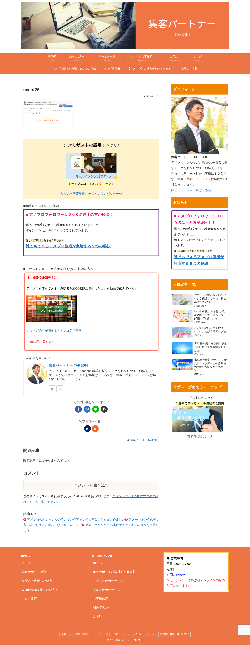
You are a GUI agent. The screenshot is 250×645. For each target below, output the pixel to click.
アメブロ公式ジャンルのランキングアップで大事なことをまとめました (76, 519)
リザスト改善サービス (108, 580)
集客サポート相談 (34, 572)
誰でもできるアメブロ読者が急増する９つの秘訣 (68, 246)
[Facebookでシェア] (78, 409)
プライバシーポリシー (145, 634)
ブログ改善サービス (106, 589)
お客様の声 (100, 598)
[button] (104, 409)
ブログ (125, 634)
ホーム (97, 563)
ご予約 (97, 616)
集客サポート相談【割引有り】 (114, 572)
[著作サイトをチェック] (52, 388)
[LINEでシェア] (95, 409)
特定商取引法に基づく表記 (174, 634)
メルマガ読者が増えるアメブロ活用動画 (53, 330)
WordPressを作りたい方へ (40, 589)
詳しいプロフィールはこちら (191, 190)
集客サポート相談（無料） (75, 634)
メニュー (28, 563)
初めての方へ (102, 607)
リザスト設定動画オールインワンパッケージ (91, 193)
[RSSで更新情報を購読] (59, 388)
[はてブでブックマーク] (87, 409)
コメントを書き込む (91, 485)
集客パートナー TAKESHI (68, 365)
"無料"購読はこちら (200, 436)
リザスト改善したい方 (37, 580)
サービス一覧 (101, 634)
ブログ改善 (29, 598)
